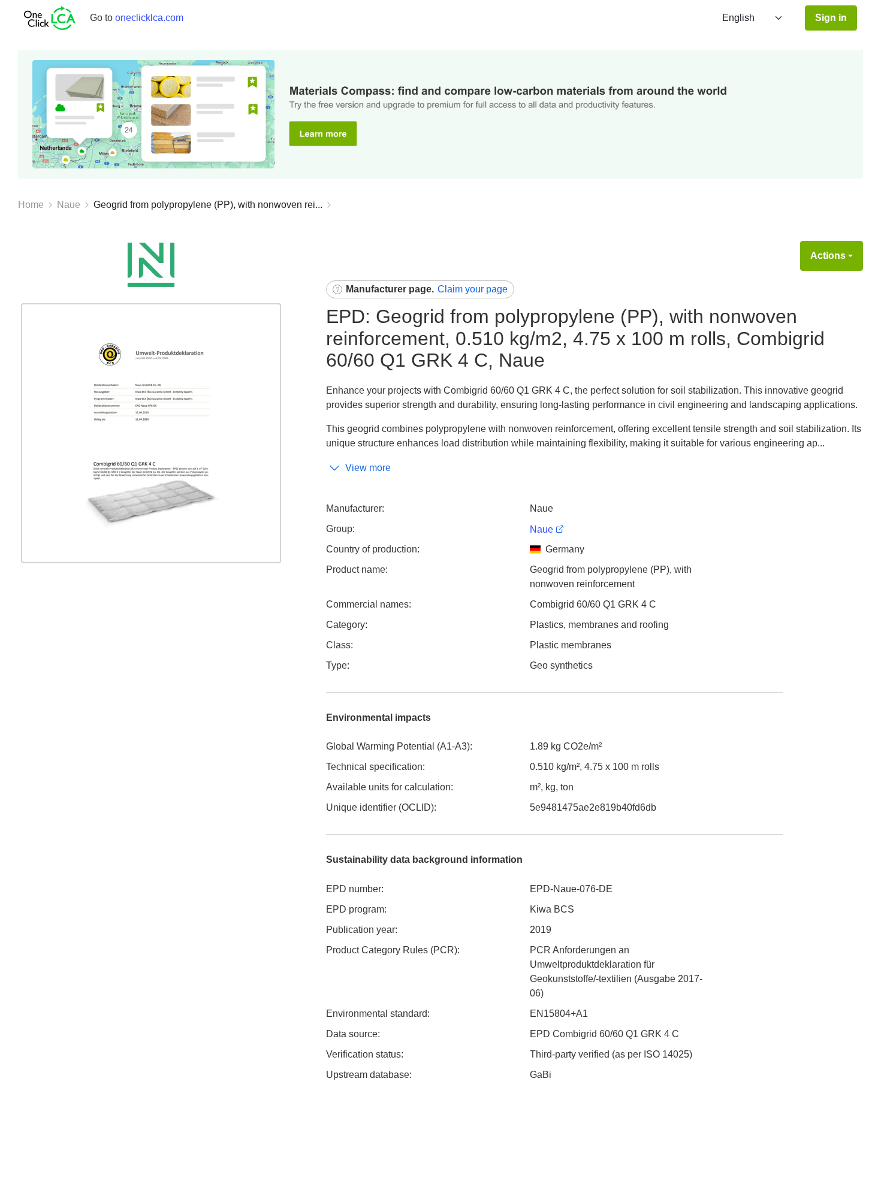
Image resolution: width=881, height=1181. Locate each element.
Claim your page (473, 289)
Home (31, 205)
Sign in (831, 18)
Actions (828, 255)
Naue (68, 205)
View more (368, 468)
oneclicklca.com (149, 18)
